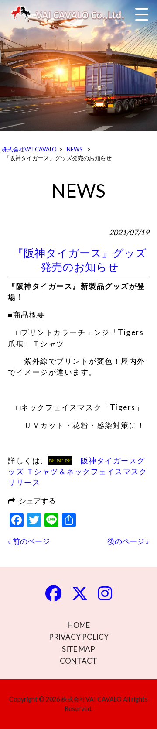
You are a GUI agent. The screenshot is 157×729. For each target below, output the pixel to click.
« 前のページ (29, 541)
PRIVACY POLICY (79, 636)
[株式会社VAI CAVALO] (72, 14)
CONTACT (78, 660)
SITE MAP (78, 649)
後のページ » (128, 541)
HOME (79, 625)
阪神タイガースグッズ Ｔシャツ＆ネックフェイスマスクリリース (77, 471)
